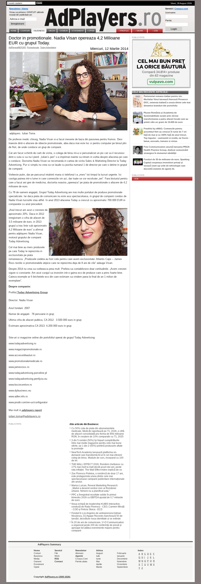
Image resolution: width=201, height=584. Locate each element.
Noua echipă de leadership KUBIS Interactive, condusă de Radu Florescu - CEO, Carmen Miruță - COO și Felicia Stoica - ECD (97, 507)
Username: (170, 12)
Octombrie (122, 564)
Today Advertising (48, 47)
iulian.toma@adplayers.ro (24, 416)
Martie (99, 567)
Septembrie (122, 567)
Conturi (37, 553)
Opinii (36, 567)
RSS (57, 558)
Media (36, 558)
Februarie (121, 553)
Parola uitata (81, 561)
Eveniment (39, 564)
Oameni (37, 561)
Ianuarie (121, 556)
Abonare (79, 553)
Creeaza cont (181, 8)
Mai (98, 561)
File (56, 553)
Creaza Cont (81, 558)
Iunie (98, 558)
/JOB (136, 179)
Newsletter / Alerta (18, 8)
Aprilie (99, 564)
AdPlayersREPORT (17, 47)
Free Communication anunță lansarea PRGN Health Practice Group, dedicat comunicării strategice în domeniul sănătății (166, 150)
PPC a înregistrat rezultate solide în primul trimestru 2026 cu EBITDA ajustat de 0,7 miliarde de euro (97, 497)
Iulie (98, 556)
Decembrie (122, 558)
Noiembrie (122, 561)
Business (38, 556)
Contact (59, 561)
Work (57, 556)
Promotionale (33, 47)
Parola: (168, 20)
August (99, 553)
